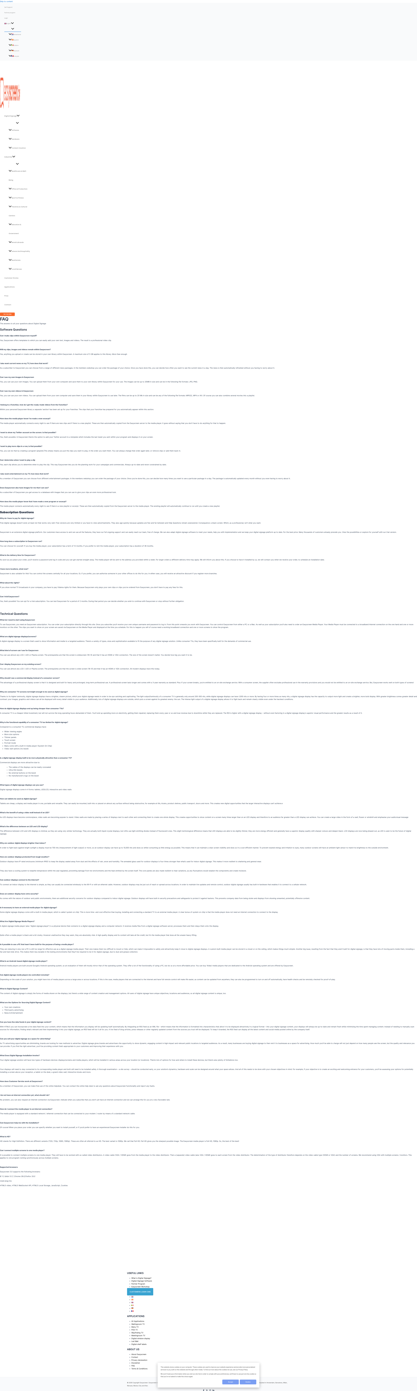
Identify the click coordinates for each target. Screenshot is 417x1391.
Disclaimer (135, 1363)
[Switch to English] (132, 1302)
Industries (8, 157)
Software (15, 130)
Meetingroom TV (138, 1335)
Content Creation (19, 148)
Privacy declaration (139, 1360)
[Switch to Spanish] (132, 1299)
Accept (230, 1382)
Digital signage (10, 116)
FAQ (133, 1366)
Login (6, 18)
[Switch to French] (132, 1311)
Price (6, 296)
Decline (248, 1382)
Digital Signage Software (141, 1281)
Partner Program (138, 1284)
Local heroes (17, 269)
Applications (9, 287)
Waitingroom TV (138, 1324)
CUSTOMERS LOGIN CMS (140, 1292)
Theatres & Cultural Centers (18, 211)
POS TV (134, 1330)
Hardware (15, 139)
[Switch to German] (132, 1308)
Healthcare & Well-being (18, 175)
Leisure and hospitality (21, 251)
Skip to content (6, 1)
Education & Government (15, 229)
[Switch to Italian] (132, 1305)
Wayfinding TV (137, 1333)
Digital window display (140, 1338)
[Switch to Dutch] (132, 1297)
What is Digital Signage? (141, 1278)
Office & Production (19, 189)
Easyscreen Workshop (140, 1287)
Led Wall (134, 1341)
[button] (12, 23)
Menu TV (135, 1327)
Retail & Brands (18, 242)
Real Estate (16, 260)
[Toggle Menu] (12, 29)
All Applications (137, 1321)
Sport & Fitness (18, 198)
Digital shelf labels (138, 1344)
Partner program (9, 13)
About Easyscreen (138, 1354)
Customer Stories (11, 278)
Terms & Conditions (139, 1369)
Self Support (8, 7)
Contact (7, 305)
